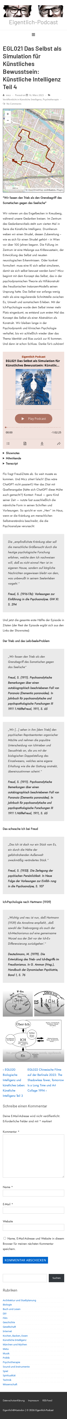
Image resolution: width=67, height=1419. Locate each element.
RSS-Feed (47, 1400)
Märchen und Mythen (15, 1344)
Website (8, 1221)
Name (6, 1187)
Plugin (59, 190)
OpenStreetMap (35, 190)
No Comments (14, 103)
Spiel (5, 1371)
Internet (7, 1331)
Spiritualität (9, 1375)
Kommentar (11, 1132)
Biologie (7, 1304)
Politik (6, 1357)
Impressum (33, 1400)
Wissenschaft (10, 1384)
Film (5, 1318)
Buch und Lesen (11, 1309)
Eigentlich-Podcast (33, 21)
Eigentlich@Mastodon (13, 1410)
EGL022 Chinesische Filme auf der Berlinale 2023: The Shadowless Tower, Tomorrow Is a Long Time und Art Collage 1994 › (46, 1080)
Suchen (56, 1278)
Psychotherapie (51, 99)
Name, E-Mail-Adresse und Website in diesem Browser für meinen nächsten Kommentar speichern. (33, 1243)
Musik (6, 1353)
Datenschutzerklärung (14, 1400)
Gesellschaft (9, 1326)
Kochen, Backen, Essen (15, 1335)
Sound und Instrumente (16, 1366)
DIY (5, 1313)
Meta (6, 1349)
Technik (7, 1380)
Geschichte (9, 1322)
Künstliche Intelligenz (31, 99)
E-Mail (6, 1204)
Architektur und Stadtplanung (19, 1300)
